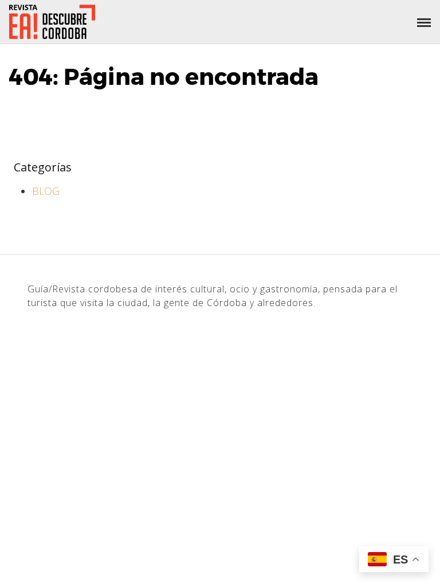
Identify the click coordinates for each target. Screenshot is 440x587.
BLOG (46, 191)
